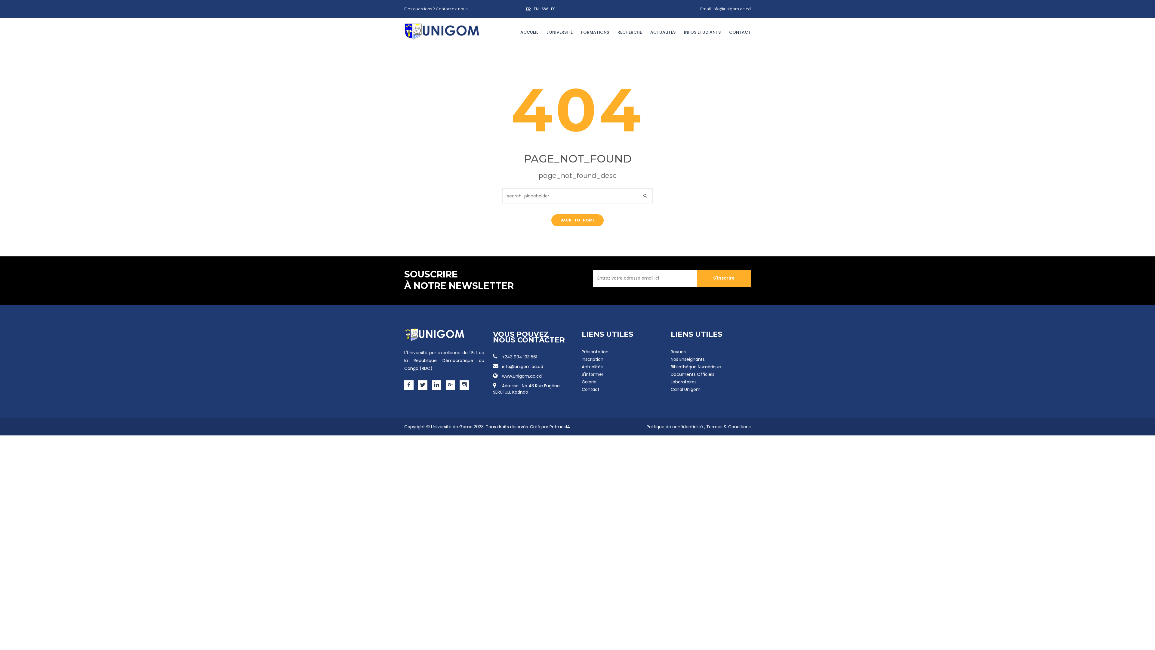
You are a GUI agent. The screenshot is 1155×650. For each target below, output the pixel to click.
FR (528, 9)
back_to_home (577, 220)
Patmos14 (560, 427)
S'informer (592, 374)
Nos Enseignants (688, 359)
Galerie (589, 382)
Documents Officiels (692, 374)
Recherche (630, 32)
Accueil (529, 32)
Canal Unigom (686, 389)
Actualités (663, 32)
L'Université (560, 32)
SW (545, 9)
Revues (678, 352)
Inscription (592, 359)
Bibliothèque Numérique (696, 367)
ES (553, 9)
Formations (595, 32)
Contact (740, 32)
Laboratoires (684, 382)
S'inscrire (724, 278)
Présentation (595, 352)
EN (536, 9)
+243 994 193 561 (519, 357)
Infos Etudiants (702, 32)
